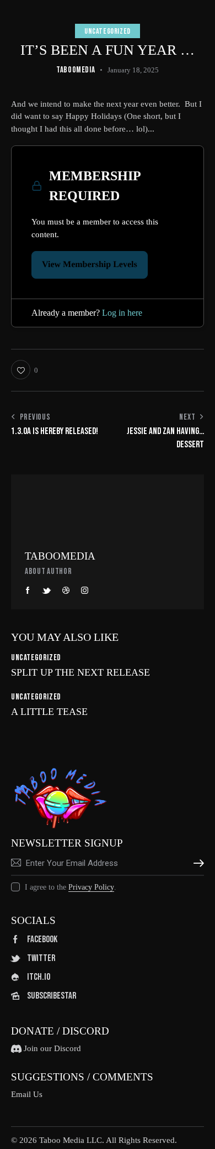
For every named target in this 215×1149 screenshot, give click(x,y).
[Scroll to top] (196, 1130)
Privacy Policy (91, 887)
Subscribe (195, 863)
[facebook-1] (28, 590)
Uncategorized (107, 31)
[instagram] (84, 590)
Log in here (122, 312)
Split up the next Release (80, 672)
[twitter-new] (46, 590)
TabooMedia (60, 556)
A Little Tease (49, 711)
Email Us (26, 1094)
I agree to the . (70, 887)
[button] (24, 369)
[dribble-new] (66, 590)
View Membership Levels (89, 264)
